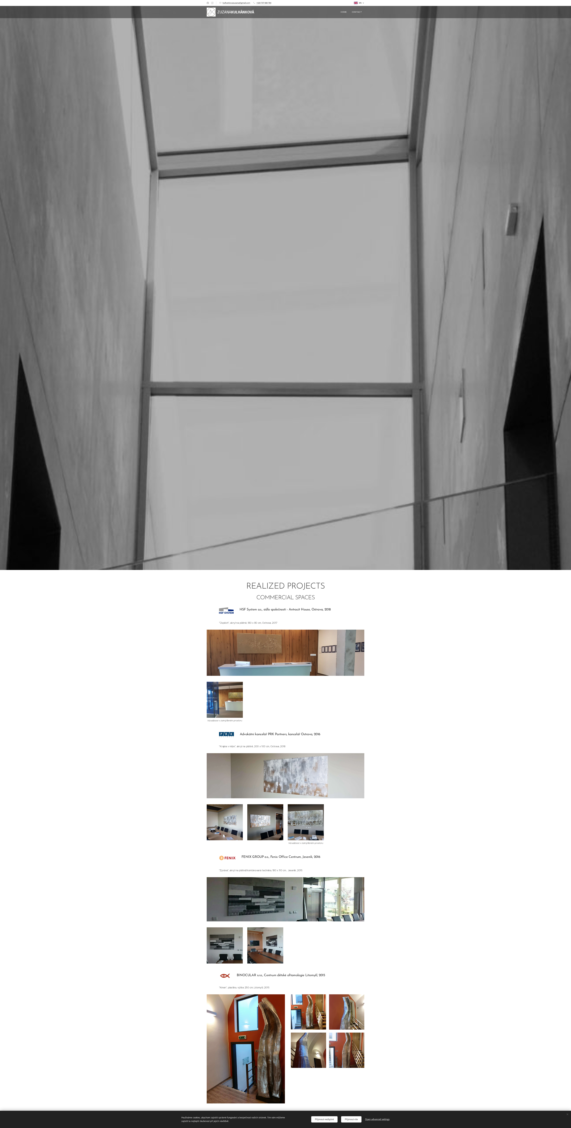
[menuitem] (343, 12)
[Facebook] (208, 3)
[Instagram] (212, 3)
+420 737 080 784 (263, 2)
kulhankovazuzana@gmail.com (236, 2)
